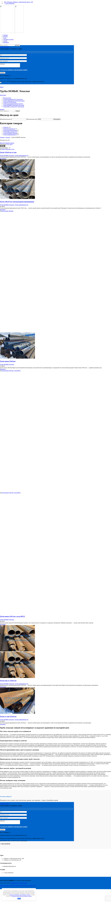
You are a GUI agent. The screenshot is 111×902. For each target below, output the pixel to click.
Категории (3, 95)
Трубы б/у (6, 127)
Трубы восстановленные (10, 130)
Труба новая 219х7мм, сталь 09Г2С (12, 616)
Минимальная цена (5, 119)
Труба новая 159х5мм (7, 361)
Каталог (8, 137)
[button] (3, 209)
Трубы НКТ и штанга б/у (10, 131)
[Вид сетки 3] (3, 146)
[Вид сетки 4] (4, 146)
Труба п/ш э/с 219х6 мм (8, 680)
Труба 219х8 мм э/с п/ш (8, 152)
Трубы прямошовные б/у (10, 134)
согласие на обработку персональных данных (19, 894)
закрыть (2, 109)
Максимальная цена (31, 119)
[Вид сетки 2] (1, 146)
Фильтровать (57, 119)
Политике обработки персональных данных (22, 896)
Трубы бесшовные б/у (9, 128)
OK (19, 898)
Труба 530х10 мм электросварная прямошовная (17, 201)
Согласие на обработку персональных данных (9, 885)
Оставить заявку (4, 47)
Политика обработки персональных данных (27, 885)
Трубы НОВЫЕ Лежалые (10, 133)
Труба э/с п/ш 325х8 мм (8, 716)
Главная (2, 137)
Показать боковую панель (7, 143)
